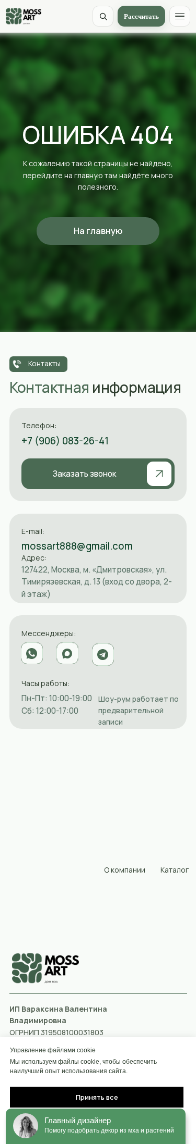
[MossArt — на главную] (23, 16)
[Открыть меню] (179, 16)
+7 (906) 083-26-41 (65, 440)
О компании (124, 870)
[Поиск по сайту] (103, 16)
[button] (98, 473)
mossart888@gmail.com (77, 546)
